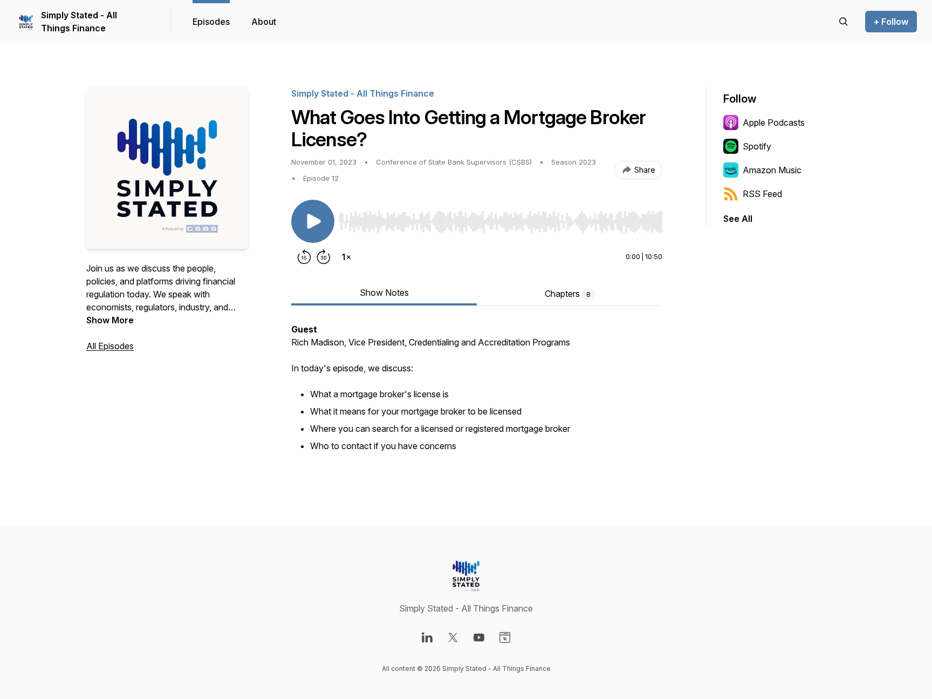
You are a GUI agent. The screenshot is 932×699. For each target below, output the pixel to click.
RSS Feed (762, 193)
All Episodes (110, 346)
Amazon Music (772, 170)
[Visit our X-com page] (453, 637)
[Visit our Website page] (504, 637)
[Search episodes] (843, 21)
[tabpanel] (476, 394)
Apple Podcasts (774, 122)
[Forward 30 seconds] (323, 256)
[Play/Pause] (312, 221)
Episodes (211, 21)
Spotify (757, 146)
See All (737, 218)
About (263, 21)
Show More (110, 320)
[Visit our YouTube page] (479, 637)
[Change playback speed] (346, 256)
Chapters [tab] (568, 293)
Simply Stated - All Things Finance (79, 21)
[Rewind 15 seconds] (304, 256)
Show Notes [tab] (384, 292)
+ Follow (891, 21)
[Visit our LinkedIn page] (427, 637)
